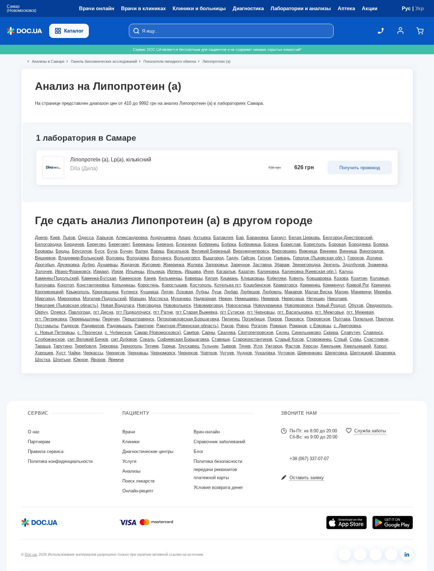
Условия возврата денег (218, 487)
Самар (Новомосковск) (157, 332)
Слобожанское (50, 339)
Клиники (130, 441)
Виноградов (371, 251)
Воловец (115, 257)
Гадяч (232, 257)
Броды (62, 251)
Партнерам (39, 441)
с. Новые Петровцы (55, 332)
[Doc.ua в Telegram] (376, 554)
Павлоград (79, 312)
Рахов (227, 325)
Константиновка (93, 285)
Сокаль (147, 339)
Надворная (205, 298)
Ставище (221, 339)
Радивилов (92, 325)
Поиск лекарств (138, 481)
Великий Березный (211, 251)
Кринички (380, 285)
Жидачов (129, 264)
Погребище (253, 318)
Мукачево (181, 298)
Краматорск (285, 285)
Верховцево (284, 251)
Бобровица (250, 244)
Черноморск (163, 352)
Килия (211, 278)
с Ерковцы (320, 325)
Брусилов (82, 251)
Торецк (168, 346)
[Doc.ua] (24, 31)
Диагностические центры (147, 451)
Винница (348, 251)
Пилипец (230, 318)
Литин (167, 291)
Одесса (86, 237)
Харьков (104, 237)
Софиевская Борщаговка (183, 339)
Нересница (293, 298)
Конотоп (65, 285)
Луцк (216, 291)
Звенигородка (306, 264)
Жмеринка (173, 264)
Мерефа (382, 291)
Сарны (208, 332)
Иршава (193, 271)
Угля (257, 346)
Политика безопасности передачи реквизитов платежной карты (218, 469)
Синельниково (306, 332)
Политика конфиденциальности (60, 461)
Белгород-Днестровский (347, 237)
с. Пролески (89, 332)
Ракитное (144, 325)
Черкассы (93, 352)
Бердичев (74, 244)
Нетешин (315, 298)
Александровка (131, 237)
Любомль (272, 291)
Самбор (191, 332)
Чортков (208, 352)
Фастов (292, 346)
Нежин (225, 298)
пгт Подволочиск (133, 312)
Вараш (157, 251)
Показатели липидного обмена (167, 61)
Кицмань (229, 278)
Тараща (43, 346)
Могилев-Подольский (104, 298)
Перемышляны (85, 318)
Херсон (310, 346)
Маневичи (361, 291)
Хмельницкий (357, 346)
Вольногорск (187, 257)
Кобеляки (276, 278)
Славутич (350, 332)
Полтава (341, 318)
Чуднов (244, 352)
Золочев (43, 271)
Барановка (257, 237)
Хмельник (330, 346)
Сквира (330, 332)
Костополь (201, 285)
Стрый (340, 339)
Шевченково (309, 352)
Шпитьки (62, 359)
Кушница (149, 291)
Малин (341, 291)
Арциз (184, 237)
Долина (374, 257)
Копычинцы (123, 285)
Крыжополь (78, 291)
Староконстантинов (252, 339)
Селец (282, 332)
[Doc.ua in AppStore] (346, 522)
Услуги (129, 461)
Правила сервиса (45, 451)
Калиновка (268, 271)
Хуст (60, 352)
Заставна (262, 264)
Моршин (137, 298)
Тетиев (152, 346)
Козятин (359, 278)
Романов (298, 325)
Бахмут (278, 237)
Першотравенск (138, 318)
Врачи (128, 431)
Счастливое (376, 339)
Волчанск (161, 257)
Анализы (131, 471)
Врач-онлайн (207, 431)
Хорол (380, 346)
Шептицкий (361, 352)
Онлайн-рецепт (137, 490)
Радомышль (119, 325)
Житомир (151, 264)
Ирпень (174, 271)
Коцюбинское (257, 285)
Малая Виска (318, 291)
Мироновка (69, 298)
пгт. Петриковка (51, 318)
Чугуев (227, 352)
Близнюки (186, 244)
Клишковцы (252, 278)
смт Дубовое (124, 339)
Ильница (155, 271)
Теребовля (85, 346)
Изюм (117, 271)
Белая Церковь (304, 237)
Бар (240, 237)
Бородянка (360, 244)
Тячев (245, 346)
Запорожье (216, 264)
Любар (231, 291)
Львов (69, 237)
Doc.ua (31, 554)
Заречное (240, 264)
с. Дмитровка (347, 325)
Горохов (356, 257)
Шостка (42, 359)
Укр (419, 8)
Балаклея (223, 237)
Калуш (346, 271)
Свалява (226, 332)
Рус (406, 8)
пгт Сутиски (232, 312)
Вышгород (213, 257)
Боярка (380, 244)
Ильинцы (135, 271)
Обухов (355, 305)
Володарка (137, 257)
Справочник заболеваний (219, 441)
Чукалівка (265, 352)
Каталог (73, 31)
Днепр (41, 237)
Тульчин (210, 346)
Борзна (270, 244)
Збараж (282, 264)
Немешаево (246, 298)
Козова (341, 278)
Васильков (178, 251)
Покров (275, 318)
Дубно (88, 264)
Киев (55, 237)
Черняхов (188, 352)
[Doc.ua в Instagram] (360, 554)
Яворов (98, 359)
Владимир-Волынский (80, 257)
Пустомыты (46, 325)
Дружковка (68, 264)
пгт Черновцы (261, 312)
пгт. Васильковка (294, 312)
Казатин (246, 271)
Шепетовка (336, 352)
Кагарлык (226, 271)
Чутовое (286, 352)
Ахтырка (202, 237)
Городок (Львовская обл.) (319, 257)
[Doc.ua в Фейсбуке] (344, 554)
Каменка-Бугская (98, 278)
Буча (112, 251)
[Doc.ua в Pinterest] (407, 554)
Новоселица (238, 305)
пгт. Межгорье (329, 312)
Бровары (44, 251)
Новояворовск (298, 305)
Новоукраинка (267, 305)
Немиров (270, 298)
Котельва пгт (227, 285)
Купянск (129, 291)
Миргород (45, 298)
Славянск (373, 332)
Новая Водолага (117, 305)
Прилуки (384, 318)
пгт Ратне (163, 312)
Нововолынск (177, 305)
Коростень (148, 285)
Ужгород (273, 346)
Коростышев (174, 285)
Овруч (41, 312)
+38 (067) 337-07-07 (309, 458)
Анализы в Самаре (45, 61)
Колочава (45, 285)
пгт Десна (103, 312)
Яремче (116, 359)
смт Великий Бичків (87, 339)
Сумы (355, 339)
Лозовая (184, 291)
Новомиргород (208, 305)
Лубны (202, 291)
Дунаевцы (107, 264)
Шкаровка (385, 352)
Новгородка (149, 305)
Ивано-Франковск (73, 271)
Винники (328, 251)
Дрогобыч (45, 264)
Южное (80, 359)
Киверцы (193, 278)
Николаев (337, 298)
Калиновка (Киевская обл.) (309, 271)
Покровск (294, 318)
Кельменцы (170, 278)
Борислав (291, 244)
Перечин (111, 318)
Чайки (74, 352)
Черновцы (137, 352)
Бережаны (143, 244)
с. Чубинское (118, 332)
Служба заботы (370, 430)
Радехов (70, 325)
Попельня (363, 318)
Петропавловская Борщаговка (188, 318)
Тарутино (62, 346)
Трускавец (188, 346)
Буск (99, 251)
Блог (198, 451)
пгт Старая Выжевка (196, 312)
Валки (141, 251)
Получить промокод (359, 167)
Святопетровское (255, 332)
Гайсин (248, 257)
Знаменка (377, 264)
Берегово (96, 244)
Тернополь (131, 346)
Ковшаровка (319, 278)
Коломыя (379, 278)
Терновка (108, 346)
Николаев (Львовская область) (66, 305)
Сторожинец (319, 339)
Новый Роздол (331, 305)
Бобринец (209, 244)
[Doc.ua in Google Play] (392, 522)
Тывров (228, 346)
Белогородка (48, 244)
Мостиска (158, 298)
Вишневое (45, 257)
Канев (150, 278)
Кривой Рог (358, 285)
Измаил (101, 271)
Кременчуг (333, 285)
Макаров (293, 291)
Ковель (296, 278)
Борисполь (314, 244)
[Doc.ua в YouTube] (391, 554)
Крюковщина (105, 291)
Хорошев (44, 352)
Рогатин (259, 325)
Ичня (208, 271)
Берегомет (119, 244)
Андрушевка (163, 237)
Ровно (242, 325)
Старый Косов (289, 339)
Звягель (331, 264)
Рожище (278, 325)
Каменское (130, 278)
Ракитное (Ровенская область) (187, 325)
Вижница (308, 251)
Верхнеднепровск (251, 251)
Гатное (264, 257)
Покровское (318, 318)
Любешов (250, 291)
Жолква (195, 264)
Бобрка (228, 244)
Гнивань (282, 257)
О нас (34, 431)
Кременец (310, 285)
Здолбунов (353, 264)
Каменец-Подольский (57, 278)
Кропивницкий (49, 291)
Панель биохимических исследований (101, 61)
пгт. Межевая (360, 312)
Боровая (337, 244)
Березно (164, 244)
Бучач (126, 251)
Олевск (58, 312)
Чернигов (115, 352)
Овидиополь (379, 305)
